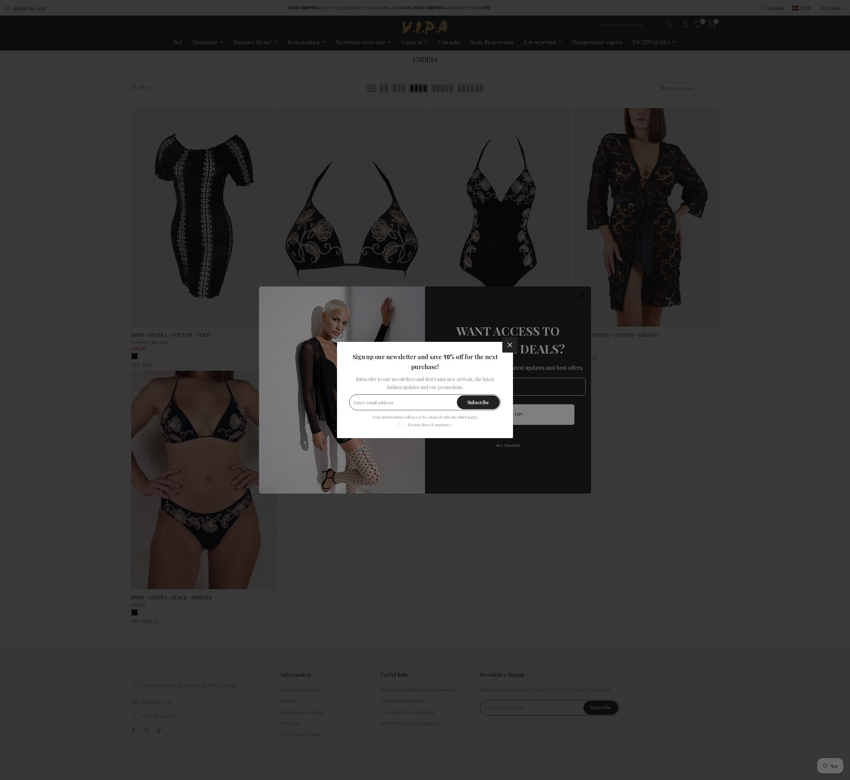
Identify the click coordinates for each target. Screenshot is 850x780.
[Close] (510, 344)
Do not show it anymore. (430, 424)
